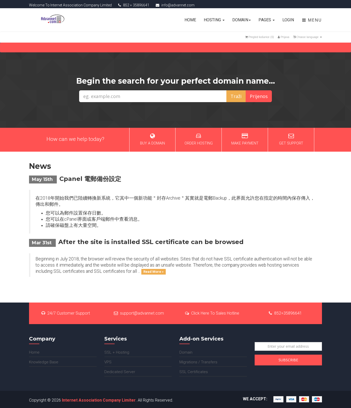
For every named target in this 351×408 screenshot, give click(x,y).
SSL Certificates (193, 372)
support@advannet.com (142, 313)
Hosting (213, 19)
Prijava (284, 37)
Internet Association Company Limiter (99, 400)
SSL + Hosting (116, 352)
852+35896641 (288, 313)
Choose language (307, 37)
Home (190, 19)
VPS (108, 362)
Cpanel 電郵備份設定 (90, 178)
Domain (240, 19)
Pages (265, 19)
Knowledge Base (43, 362)
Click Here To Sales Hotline (215, 313)
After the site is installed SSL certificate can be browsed (151, 242)
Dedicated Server (119, 372)
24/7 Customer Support (68, 313)
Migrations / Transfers (198, 362)
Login (288, 19)
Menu (314, 20)
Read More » (153, 272)
